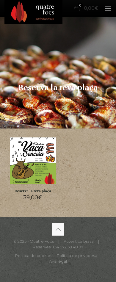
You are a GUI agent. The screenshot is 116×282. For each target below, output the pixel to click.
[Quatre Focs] (33, 7)
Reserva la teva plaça (33, 191)
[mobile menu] (108, 9)
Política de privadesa (77, 255)
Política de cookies (33, 255)
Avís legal (58, 261)
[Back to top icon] (58, 229)
